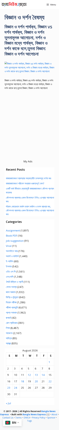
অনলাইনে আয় (12, 251)
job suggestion (15, 240)
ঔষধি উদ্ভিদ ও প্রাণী (14, 281)
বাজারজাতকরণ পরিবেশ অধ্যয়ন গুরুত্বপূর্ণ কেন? (25, 183)
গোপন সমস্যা (11, 287)
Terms (18, 417)
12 (29, 375)
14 (43, 375)
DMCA (27, 417)
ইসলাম (9, 266)
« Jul (8, 403)
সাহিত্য (9, 338)
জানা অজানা (10, 292)
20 (36, 381)
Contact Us (7, 417)
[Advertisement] (29, 130)
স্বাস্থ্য (8, 343)
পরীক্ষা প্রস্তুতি (12, 307)
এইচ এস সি (11, 271)
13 (36, 375)
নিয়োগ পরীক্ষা (11, 302)
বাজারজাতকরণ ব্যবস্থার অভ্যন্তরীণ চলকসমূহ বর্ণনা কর (28, 178)
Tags (29, 420)
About (54, 414)
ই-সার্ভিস (9, 261)
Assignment (13, 230)
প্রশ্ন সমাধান (11, 312)
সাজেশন (9, 333)
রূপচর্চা (8, 317)
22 (50, 381)
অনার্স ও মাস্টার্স (12, 256)
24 (15, 387)
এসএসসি (9, 276)
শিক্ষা (8, 328)
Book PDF (11, 235)
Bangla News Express (34, 414)
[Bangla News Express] (14, 4)
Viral (8, 246)
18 (22, 381)
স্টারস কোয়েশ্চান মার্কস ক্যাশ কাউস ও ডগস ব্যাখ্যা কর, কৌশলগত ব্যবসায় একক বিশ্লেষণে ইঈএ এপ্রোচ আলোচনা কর (30, 210)
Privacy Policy (38, 417)
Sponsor (51, 417)
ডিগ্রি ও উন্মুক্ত (12, 297)
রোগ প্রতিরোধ (11, 323)
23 (8, 387)
